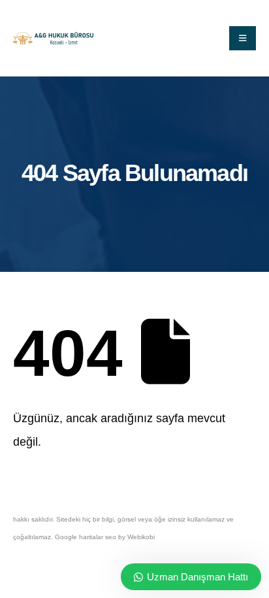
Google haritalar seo (85, 536)
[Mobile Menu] (242, 38)
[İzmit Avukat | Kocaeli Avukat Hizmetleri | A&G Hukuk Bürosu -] (53, 38)
